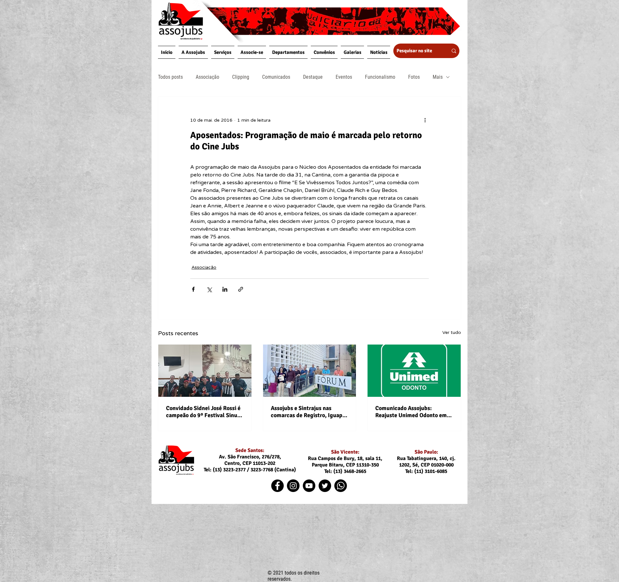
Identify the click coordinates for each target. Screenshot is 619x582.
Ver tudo (451, 332)
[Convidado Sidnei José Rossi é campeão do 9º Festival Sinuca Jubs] (204, 371)
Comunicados (276, 77)
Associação (207, 77)
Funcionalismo (380, 77)
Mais (438, 77)
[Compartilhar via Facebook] (193, 289)
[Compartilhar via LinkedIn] (225, 289)
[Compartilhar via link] (241, 289)
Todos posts (170, 77)
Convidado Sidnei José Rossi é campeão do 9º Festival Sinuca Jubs (204, 412)
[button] (193, 52)
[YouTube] (309, 485)
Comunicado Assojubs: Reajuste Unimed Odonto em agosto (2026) (411, 412)
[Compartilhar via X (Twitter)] (209, 289)
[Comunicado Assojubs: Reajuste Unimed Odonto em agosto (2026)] (414, 371)
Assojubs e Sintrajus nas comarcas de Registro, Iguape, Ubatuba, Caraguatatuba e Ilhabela (309, 412)
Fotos (414, 77)
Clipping (240, 77)
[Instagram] (293, 485)
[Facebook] (277, 485)
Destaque (313, 77)
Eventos (344, 77)
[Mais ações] (425, 120)
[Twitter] (325, 485)
